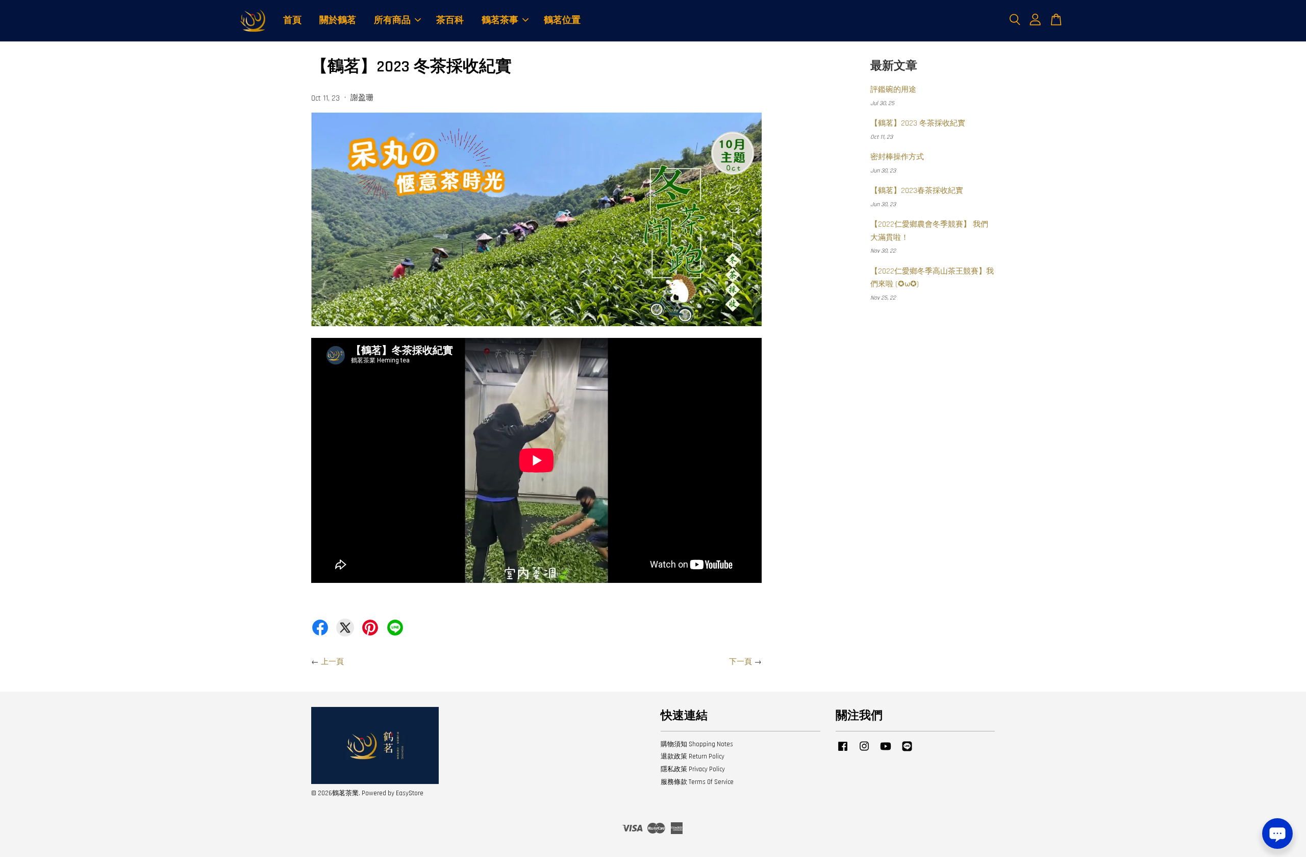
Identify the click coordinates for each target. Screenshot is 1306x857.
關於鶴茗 (337, 20)
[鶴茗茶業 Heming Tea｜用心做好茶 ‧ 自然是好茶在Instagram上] (864, 751)
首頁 (292, 20)
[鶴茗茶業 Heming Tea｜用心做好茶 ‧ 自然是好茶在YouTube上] (885, 751)
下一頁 (740, 662)
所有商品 (392, 20)
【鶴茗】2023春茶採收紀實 (916, 190)
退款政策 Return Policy (692, 756)
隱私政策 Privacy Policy (693, 769)
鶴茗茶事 (500, 20)
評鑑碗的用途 (893, 89)
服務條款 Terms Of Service (697, 782)
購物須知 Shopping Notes (697, 744)
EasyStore (409, 793)
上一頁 (332, 662)
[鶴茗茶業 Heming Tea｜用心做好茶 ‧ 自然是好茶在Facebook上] (843, 751)
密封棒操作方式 (897, 157)
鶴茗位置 (562, 20)
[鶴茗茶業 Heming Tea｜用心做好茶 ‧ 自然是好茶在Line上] (907, 751)
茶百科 (450, 20)
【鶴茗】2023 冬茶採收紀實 (917, 123)
